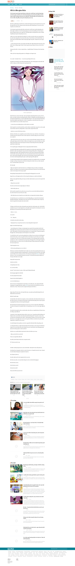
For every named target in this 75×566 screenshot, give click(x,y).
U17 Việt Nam (15, 556)
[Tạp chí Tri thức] (24, 435)
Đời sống (11, 7)
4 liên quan (28, 435)
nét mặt (35, 379)
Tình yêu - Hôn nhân (18, 7)
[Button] (66, 4)
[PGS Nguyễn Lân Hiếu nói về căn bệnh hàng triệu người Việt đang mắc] (16, 446)
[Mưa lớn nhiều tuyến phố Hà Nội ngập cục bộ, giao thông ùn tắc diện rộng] (51, 68)
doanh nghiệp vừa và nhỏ (58, 551)
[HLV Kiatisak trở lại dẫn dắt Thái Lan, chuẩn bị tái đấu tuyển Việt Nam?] (51, 29)
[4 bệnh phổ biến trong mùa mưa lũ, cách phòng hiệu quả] (16, 456)
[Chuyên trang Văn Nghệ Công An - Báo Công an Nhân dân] (12, 20)
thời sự (37, 253)
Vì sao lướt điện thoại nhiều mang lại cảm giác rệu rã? (33, 402)
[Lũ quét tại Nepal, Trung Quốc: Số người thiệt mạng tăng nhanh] (51, 74)
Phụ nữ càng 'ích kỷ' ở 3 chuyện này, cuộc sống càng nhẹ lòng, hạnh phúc (39, 392)
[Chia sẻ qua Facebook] (11, 373)
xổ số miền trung (40, 552)
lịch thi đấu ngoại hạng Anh (19, 551)
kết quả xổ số (30, 552)
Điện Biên (13, 377)
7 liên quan (58, 70)
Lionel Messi (44, 556)
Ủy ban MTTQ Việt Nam (27, 551)
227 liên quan (58, 76)
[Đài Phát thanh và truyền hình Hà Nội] (55, 76)
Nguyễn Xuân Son (41, 551)
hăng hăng (12, 379)
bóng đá (18, 552)
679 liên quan (29, 467)
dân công (23, 379)
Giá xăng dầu (26, 552)
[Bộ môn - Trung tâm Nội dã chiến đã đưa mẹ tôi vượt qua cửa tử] (16, 511)
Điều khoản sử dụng (10, 561)
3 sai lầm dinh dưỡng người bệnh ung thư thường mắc (33, 474)
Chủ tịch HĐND (51, 556)
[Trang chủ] (11, 1)
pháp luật (45, 551)
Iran (47, 556)
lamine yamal (14, 552)
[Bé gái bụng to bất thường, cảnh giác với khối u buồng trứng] (16, 468)
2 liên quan (28, 425)
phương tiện (24, 556)
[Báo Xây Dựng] (55, 31)
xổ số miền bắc (10, 556)
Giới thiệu (9, 560)
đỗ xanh (32, 379)
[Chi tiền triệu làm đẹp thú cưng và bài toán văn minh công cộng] (16, 500)
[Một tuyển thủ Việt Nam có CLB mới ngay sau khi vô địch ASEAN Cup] (51, 16)
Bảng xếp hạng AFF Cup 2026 (62, 552)
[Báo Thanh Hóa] (24, 499)
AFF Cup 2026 (35, 556)
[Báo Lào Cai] (24, 476)
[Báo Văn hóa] (55, 24)
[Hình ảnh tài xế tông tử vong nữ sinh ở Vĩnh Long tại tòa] (51, 81)
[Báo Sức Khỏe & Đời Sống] (24, 425)
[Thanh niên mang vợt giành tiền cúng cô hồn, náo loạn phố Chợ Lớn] (51, 87)
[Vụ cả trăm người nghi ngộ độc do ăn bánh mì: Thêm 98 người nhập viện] (16, 541)
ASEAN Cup (13, 551)
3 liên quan (30, 499)
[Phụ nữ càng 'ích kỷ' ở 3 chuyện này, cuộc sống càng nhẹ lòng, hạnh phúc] (39, 387)
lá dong (38, 379)
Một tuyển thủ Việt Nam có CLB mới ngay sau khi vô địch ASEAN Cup (58, 15)
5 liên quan (29, 415)
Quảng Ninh (64, 551)
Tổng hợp (17, 560)
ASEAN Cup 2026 (20, 556)
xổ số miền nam (46, 552)
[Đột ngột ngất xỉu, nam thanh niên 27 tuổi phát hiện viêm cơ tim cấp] (16, 426)
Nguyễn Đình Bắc (56, 552)
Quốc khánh (9, 551)
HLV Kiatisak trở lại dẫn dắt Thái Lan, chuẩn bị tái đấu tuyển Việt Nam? (58, 28)
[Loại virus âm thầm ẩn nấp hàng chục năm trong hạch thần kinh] (16, 436)
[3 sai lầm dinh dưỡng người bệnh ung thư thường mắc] (16, 478)
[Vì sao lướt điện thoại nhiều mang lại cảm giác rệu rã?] (16, 406)
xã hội (26, 285)
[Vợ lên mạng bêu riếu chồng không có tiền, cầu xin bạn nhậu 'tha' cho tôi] (15, 387)
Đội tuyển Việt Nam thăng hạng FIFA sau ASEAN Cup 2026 (58, 22)
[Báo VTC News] (24, 415)
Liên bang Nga (21, 552)
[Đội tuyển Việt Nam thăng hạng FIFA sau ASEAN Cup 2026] (51, 23)
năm (53, 551)
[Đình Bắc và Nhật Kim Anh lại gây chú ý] (51, 42)
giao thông (9, 552)
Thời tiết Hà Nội (40, 556)
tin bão (48, 551)
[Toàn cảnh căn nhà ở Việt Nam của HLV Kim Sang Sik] (51, 36)
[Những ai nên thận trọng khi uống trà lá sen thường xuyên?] (16, 521)
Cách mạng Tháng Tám (30, 556)
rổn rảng (19, 379)
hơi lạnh (28, 379)
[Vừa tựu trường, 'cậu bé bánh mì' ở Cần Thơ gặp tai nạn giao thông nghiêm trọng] (27, 387)
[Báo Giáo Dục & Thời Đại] (22, 396)
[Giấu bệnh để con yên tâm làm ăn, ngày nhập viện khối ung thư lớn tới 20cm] (16, 531)
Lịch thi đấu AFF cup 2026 (34, 551)
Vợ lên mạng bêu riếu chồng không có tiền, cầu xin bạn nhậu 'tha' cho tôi (15, 392)
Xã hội (51, 551)
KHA (25, 379)
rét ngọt (16, 379)
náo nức (41, 379)
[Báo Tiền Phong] (24, 487)
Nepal (37, 552)
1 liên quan (28, 455)
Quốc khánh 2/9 (51, 552)
